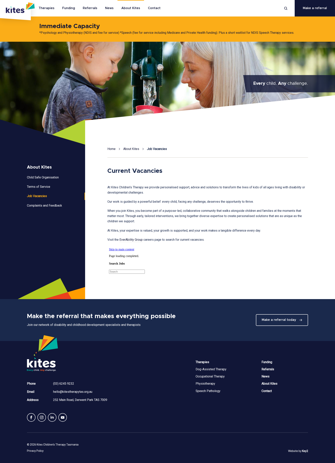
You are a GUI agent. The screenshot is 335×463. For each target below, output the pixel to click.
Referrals (90, 8)
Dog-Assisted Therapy (211, 369)
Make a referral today (279, 319)
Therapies (46, 8)
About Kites (130, 8)
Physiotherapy (205, 383)
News (109, 8)
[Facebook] (31, 417)
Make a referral (315, 8)
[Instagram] (41, 417)
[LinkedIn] (52, 417)
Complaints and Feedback (44, 205)
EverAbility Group (131, 239)
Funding (68, 8)
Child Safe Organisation (43, 177)
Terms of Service (38, 187)
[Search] (286, 8)
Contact (154, 8)
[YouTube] (62, 417)
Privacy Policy (35, 450)
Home (111, 149)
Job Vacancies (37, 196)
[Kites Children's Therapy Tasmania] (15, 10)
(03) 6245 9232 (63, 383)
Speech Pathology (208, 391)
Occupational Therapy (210, 376)
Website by (298, 451)
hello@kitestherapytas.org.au (72, 392)
